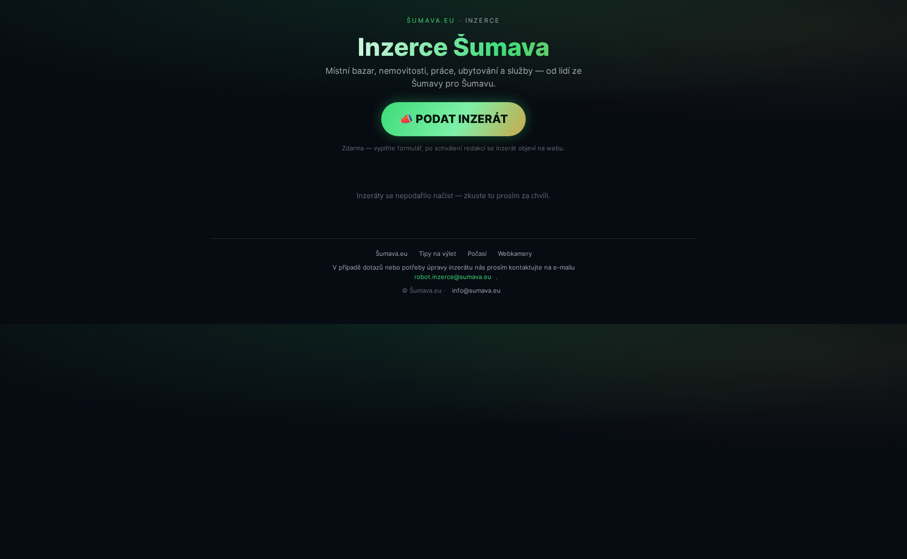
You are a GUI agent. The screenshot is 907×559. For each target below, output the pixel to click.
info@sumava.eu (476, 290)
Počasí (477, 253)
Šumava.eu (392, 253)
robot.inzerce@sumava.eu (452, 276)
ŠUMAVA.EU (431, 20)
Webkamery (515, 253)
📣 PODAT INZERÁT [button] (453, 119)
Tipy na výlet (437, 253)
